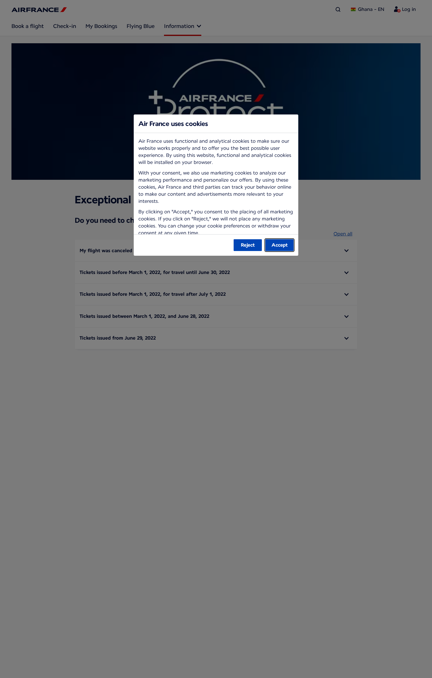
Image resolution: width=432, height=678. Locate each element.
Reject (248, 245)
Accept (280, 245)
